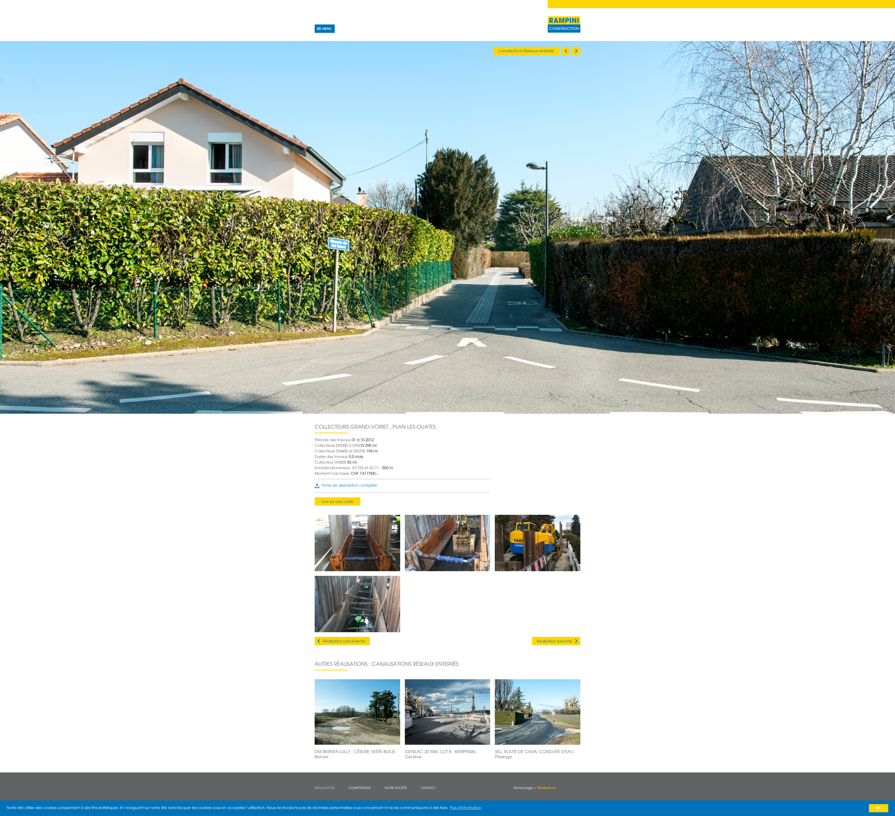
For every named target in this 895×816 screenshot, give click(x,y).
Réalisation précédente (344, 641)
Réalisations (324, 788)
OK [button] (878, 808)
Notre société (396, 788)
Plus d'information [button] (465, 808)
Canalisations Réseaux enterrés (526, 51)
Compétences (359, 788)
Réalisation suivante (554, 641)
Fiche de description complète (349, 486)
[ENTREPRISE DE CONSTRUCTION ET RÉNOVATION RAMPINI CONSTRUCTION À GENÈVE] (564, 24)
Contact (428, 788)
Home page (523, 788)
